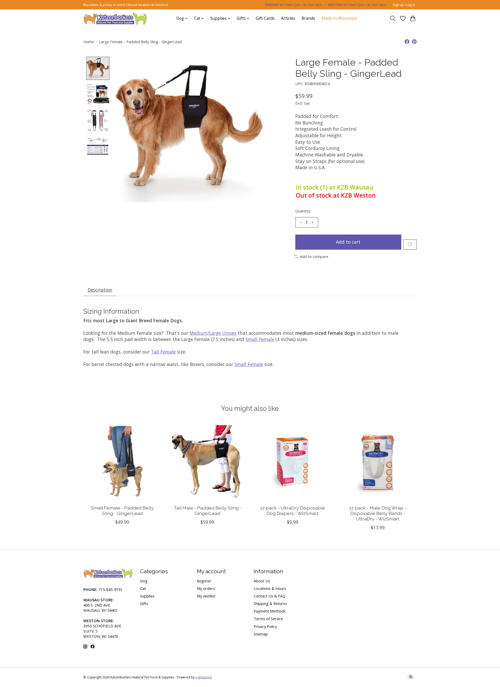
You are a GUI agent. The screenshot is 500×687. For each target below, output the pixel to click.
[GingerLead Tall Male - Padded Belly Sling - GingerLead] (207, 462)
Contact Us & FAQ (269, 595)
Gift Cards (265, 18)
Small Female (260, 339)
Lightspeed (203, 677)
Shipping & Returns (270, 603)
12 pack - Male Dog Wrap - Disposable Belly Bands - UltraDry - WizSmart (377, 513)
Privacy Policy (265, 626)
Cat (143, 588)
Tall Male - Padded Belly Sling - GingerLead (207, 510)
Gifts (144, 603)
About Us (262, 580)
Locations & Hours (270, 588)
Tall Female (163, 352)
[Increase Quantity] (312, 222)
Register (204, 580)
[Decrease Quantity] (301, 222)
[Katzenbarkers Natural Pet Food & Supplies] (115, 18)
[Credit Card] (410, 677)
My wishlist (206, 595)
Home (88, 41)
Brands (308, 18)
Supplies (147, 595)
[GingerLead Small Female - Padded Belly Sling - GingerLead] (122, 462)
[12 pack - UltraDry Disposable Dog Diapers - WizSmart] (293, 462)
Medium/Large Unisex (213, 333)
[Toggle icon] (393, 18)
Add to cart (348, 242)
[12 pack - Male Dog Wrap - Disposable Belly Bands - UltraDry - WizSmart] (378, 462)
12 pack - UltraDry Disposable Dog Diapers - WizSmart (292, 510)
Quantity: (303, 210)
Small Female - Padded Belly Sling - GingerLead (122, 510)
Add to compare (314, 256)
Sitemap (261, 633)
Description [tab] (100, 290)
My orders (206, 588)
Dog (144, 580)
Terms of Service (268, 618)
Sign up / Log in (404, 5)
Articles (288, 18)
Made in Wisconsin (339, 18)
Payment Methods (270, 611)
